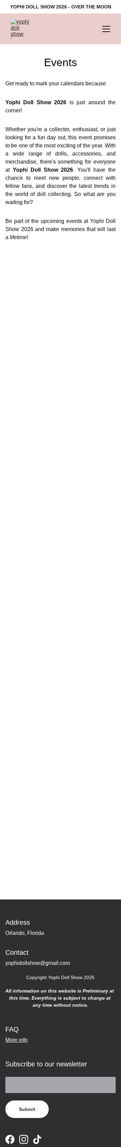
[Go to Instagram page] (23, 1139)
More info (16, 1040)
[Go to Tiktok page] (37, 1139)
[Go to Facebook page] (9, 1139)
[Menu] (106, 29)
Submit (27, 1109)
